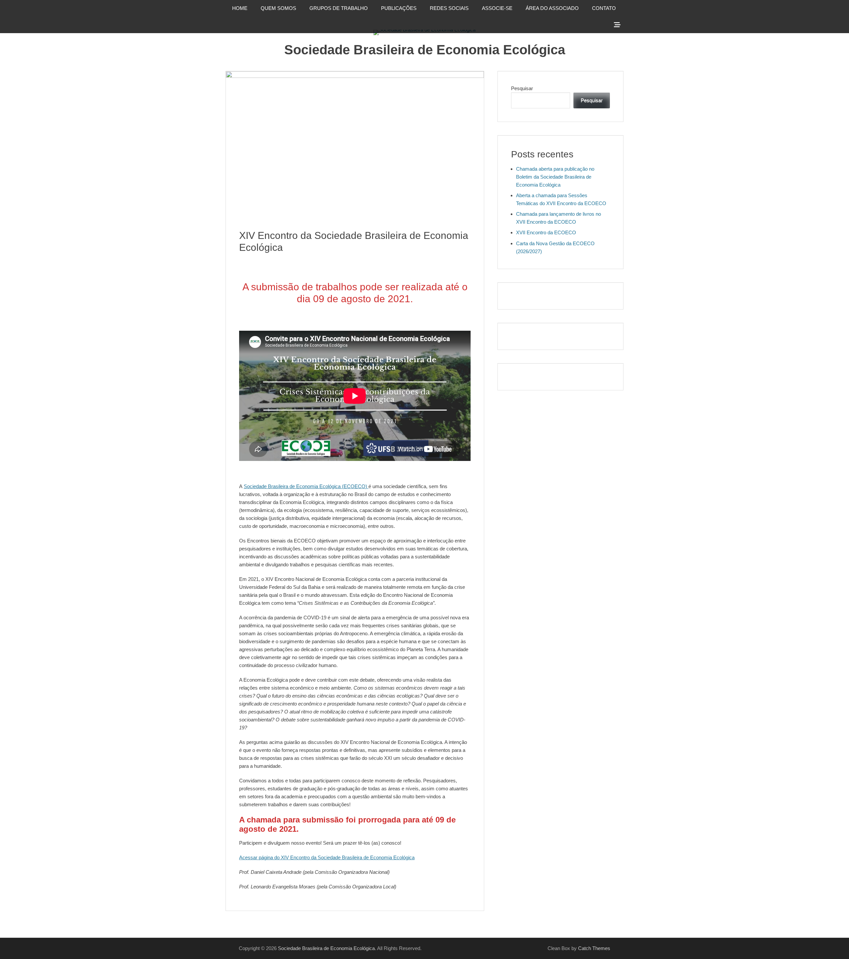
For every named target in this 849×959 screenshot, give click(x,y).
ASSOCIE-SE (497, 8)
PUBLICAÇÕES (399, 8)
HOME (239, 8)
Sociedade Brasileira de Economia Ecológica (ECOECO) (306, 486)
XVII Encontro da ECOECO (546, 232)
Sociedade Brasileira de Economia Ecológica (424, 49)
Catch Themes (594, 948)
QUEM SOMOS (278, 8)
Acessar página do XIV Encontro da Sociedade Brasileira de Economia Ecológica (327, 857)
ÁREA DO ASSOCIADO (552, 8)
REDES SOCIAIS (449, 8)
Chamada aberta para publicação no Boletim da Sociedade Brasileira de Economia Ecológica (555, 177)
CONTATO (604, 8)
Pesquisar (522, 88)
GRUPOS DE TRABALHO (338, 8)
